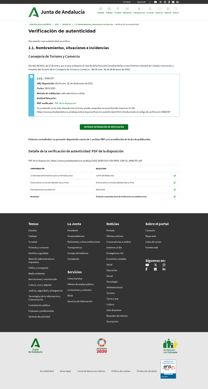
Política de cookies (120, 371)
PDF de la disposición (65, 103)
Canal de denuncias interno (91, 371)
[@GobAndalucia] (155, 2)
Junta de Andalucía (33, 12)
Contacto (127, 2)
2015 (57, 24)
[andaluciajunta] (160, 2)
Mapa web (141, 2)
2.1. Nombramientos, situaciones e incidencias (93, 24)
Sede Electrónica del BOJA (40, 24)
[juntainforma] (173, 2)
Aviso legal (65, 371)
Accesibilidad (46, 371)
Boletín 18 (66, 24)
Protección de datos (147, 371)
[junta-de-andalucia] (177, 2)
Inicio (66, 12)
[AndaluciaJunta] (169, 2)
